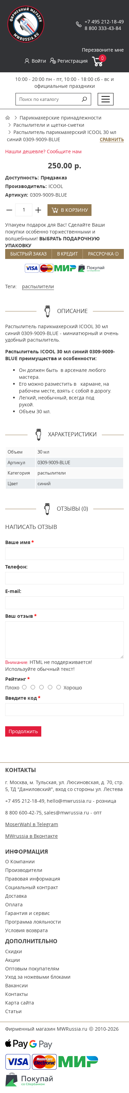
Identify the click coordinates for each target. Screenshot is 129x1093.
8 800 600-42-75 (23, 812)
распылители (38, 286)
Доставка (16, 896)
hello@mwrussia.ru (69, 801)
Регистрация (72, 61)
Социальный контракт (31, 887)
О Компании (20, 861)
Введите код (21, 698)
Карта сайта (19, 1002)
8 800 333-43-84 (103, 28)
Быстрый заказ (28, 254)
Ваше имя (17, 542)
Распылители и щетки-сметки (48, 125)
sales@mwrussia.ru (66, 812)
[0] (98, 65)
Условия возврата (26, 930)
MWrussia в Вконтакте (31, 836)
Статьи (13, 1011)
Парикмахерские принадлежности (60, 117)
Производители (23, 870)
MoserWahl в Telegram (31, 824)
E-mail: (13, 591)
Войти (39, 61)
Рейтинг (15, 679)
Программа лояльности (33, 921)
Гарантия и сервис (27, 913)
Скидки (13, 951)
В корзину (74, 210)
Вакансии (16, 985)
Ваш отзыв (19, 616)
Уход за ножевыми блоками (38, 977)
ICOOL (56, 186)
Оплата (14, 904)
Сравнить (112, 139)
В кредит (67, 254)
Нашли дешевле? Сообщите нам (43, 151)
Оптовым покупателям (32, 968)
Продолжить (23, 731)
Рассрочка (101, 254)
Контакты (16, 994)
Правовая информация (32, 878)
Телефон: (16, 566)
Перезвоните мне (103, 49)
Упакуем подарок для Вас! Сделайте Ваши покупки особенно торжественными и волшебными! (55, 235)
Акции (12, 960)
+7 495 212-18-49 (104, 21)
